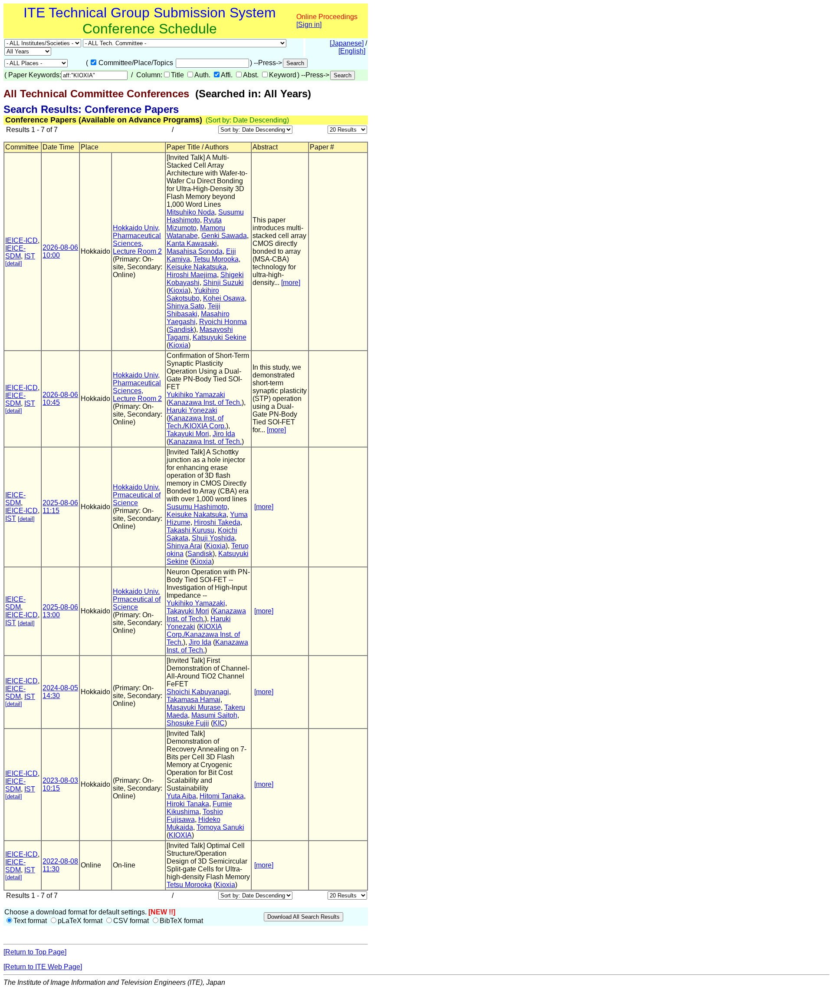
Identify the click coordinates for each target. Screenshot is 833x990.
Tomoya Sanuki (220, 827)
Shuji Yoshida (213, 538)
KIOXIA (180, 835)
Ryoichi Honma (223, 321)
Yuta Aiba (181, 796)
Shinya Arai (184, 546)
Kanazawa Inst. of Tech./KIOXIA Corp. (196, 422)
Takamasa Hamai (193, 699)
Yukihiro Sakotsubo (193, 294)
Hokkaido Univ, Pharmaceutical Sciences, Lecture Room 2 (137, 239)
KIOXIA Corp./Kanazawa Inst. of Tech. (203, 634)
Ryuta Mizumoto (194, 224)
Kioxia (178, 290)
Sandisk (181, 329)
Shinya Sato (185, 306)
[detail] (13, 263)
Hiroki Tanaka (188, 804)
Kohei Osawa (224, 298)
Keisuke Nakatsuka (196, 267)
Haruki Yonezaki (192, 410)
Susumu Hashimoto (197, 506)
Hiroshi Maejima (192, 274)
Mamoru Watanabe (196, 231)
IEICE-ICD (21, 240)
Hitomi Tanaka (222, 796)
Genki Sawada (224, 235)
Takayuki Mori (188, 433)
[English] (351, 51)
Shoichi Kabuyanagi (198, 691)
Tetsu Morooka (216, 259)
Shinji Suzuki (223, 282)
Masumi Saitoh (214, 715)
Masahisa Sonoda (195, 251)
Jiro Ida (224, 433)
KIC (219, 723)
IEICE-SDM (15, 252)
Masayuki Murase (194, 707)
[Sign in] (308, 24)
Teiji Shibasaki (193, 310)
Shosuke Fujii (188, 723)
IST (29, 256)
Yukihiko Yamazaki (196, 394)
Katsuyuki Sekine (219, 337)
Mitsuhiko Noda (191, 212)
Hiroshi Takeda (217, 522)
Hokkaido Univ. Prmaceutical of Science (137, 495)
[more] (290, 282)
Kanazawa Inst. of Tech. (205, 402)
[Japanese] (347, 43)
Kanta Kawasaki (192, 243)
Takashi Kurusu (190, 530)
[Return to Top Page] (34, 952)
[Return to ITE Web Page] (42, 966)
